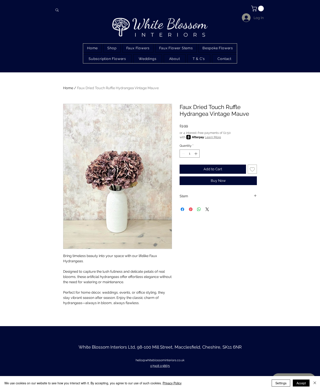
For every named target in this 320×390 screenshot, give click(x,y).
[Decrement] (183, 153)
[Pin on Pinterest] (190, 209)
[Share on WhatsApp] (199, 209)
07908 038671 (160, 366)
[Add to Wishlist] (252, 169)
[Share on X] (207, 209)
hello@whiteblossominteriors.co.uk (160, 360)
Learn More (213, 137)
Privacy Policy (172, 383)
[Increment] (196, 153)
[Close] (314, 383)
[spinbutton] (190, 153)
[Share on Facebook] (182, 209)
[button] (258, 8)
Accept (301, 383)
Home (68, 88)
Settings (280, 383)
